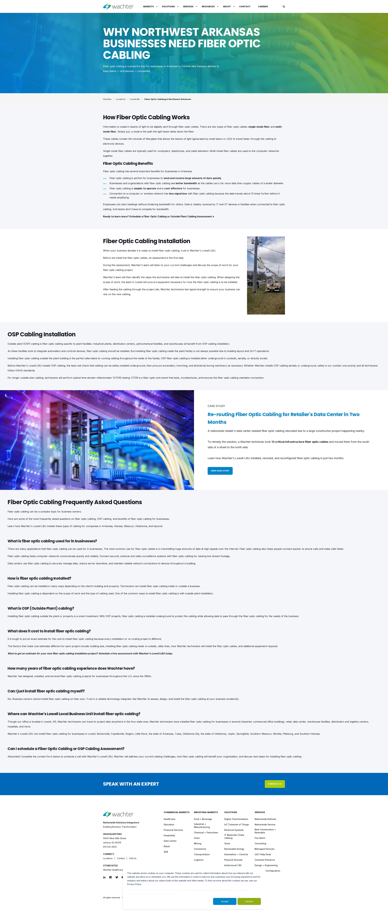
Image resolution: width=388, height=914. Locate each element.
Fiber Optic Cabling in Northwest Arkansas (167, 99)
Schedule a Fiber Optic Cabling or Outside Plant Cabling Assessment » (171, 216)
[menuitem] (148, 6)
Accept (224, 901)
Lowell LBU (135, 99)
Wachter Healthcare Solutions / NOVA (121, 870)
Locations (120, 99)
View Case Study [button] (220, 470)
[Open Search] (284, 6)
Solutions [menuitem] (230, 812)
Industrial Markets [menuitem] (206, 812)
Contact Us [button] (275, 783)
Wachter (107, 99)
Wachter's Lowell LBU (33, 526)
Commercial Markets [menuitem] (176, 812)
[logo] (118, 814)
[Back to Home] (118, 6)
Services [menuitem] (260, 812)
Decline (249, 901)
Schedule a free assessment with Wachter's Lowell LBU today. (136, 653)
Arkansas (186, 171)
